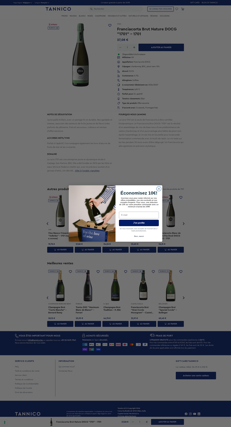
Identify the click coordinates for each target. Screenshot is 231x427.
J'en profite (139, 223)
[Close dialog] (159, 188)
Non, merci (139, 236)
